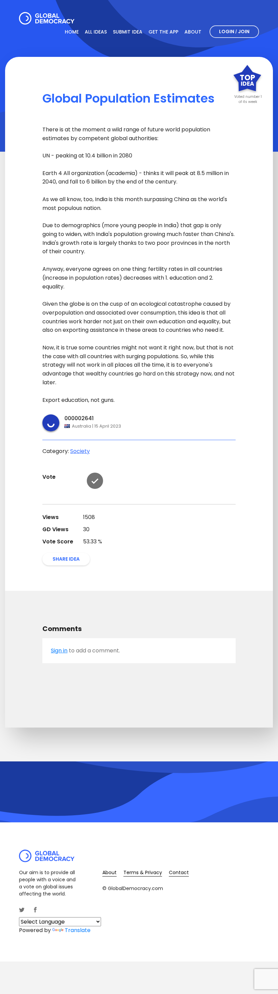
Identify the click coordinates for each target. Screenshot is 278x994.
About (192, 31)
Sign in (59, 650)
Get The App (163, 31)
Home (72, 31)
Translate (78, 930)
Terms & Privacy (142, 872)
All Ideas (96, 31)
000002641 (79, 418)
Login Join (234, 31)
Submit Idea (127, 31)
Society (80, 451)
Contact (179, 872)
